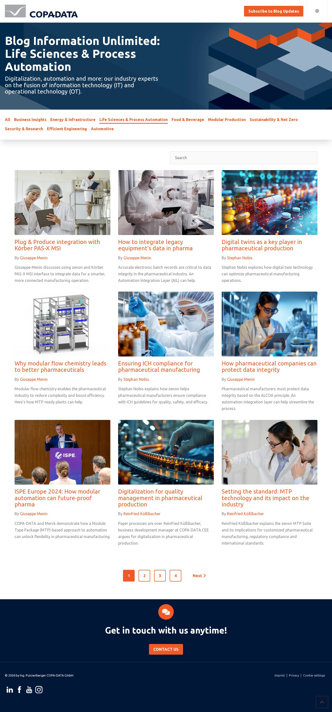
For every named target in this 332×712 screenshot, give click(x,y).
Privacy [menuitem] (294, 675)
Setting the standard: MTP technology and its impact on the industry (265, 498)
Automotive (102, 129)
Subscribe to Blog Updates (273, 11)
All (7, 119)
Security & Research (24, 129)
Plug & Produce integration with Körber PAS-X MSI (57, 245)
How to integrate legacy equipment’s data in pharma (155, 245)
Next (197, 575)
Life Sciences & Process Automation (133, 119)
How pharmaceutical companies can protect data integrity (269, 366)
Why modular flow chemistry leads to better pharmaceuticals (60, 366)
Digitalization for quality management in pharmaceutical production (160, 498)
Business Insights (30, 119)
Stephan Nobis (240, 258)
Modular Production (227, 119)
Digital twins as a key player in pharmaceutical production (262, 245)
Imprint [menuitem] (280, 675)
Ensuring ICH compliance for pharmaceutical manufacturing (159, 366)
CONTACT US (166, 649)
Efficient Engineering (67, 129)
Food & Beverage (188, 119)
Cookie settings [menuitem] (314, 675)
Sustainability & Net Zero (274, 119)
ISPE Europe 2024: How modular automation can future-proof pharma (57, 498)
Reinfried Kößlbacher (141, 514)
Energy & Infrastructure (73, 119)
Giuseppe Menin (34, 258)
